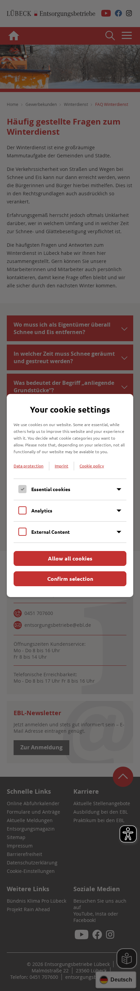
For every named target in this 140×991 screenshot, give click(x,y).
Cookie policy (92, 465)
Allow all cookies (70, 558)
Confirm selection (70, 578)
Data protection (28, 465)
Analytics (41, 510)
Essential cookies (50, 489)
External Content (50, 532)
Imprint (61, 465)
